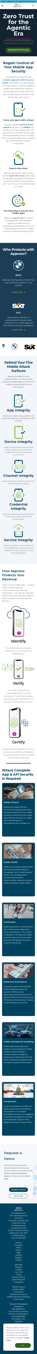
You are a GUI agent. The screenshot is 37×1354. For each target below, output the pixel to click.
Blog (18, 1253)
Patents (18, 1260)
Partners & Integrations (18, 1314)
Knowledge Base (18, 1316)
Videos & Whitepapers (18, 1304)
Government (18, 1299)
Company (18, 1245)
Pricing (18, 1275)
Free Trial (19, 1272)
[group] (12, 347)
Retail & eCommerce (18, 1294)
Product (18, 1267)
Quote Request (18, 1280)
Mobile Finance (18, 1287)
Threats (18, 1270)
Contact (18, 1243)
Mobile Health (18, 1289)
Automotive (18, 1292)
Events (18, 1250)
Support (18, 1257)
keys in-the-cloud (16, 176)
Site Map (18, 1265)
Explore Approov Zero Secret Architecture (18, 1)
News (18, 1248)
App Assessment (18, 1309)
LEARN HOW (17, 292)
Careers (18, 1255)
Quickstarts (18, 1306)
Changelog (18, 1282)
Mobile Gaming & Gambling (18, 1297)
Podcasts (18, 1321)
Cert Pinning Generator (18, 1311)
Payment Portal (18, 1277)
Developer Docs (18, 1319)
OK (23, 1345)
